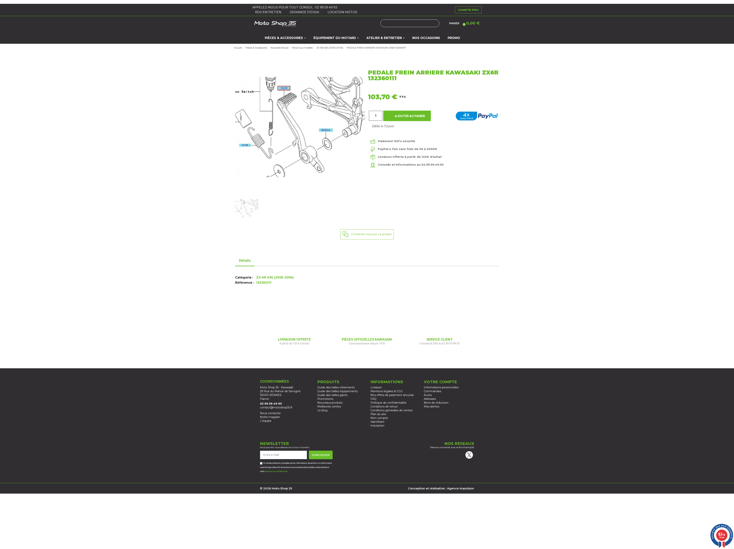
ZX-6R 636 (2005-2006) (329, 47)
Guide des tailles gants (332, 395)
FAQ (373, 399)
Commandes (432, 391)
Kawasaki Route (279, 47)
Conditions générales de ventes (391, 410)
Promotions (325, 399)
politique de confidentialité (276, 471)
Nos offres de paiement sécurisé (392, 395)
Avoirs (428, 395)
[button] (470, 23)
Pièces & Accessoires (256, 47)
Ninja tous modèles (302, 47)
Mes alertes (431, 406)
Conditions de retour (384, 406)
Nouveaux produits (330, 402)
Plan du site (378, 414)
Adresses (430, 399)
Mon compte (379, 418)
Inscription (377, 425)
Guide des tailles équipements (337, 391)
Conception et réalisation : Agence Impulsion (441, 488)
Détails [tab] (245, 260)
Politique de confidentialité (388, 402)
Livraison (376, 387)
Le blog (322, 410)
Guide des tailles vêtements (336, 387)
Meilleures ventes (329, 406)
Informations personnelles (441, 387)
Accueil (238, 47)
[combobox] (410, 23)
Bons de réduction (436, 402)
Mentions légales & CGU (386, 391)
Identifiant (377, 421)
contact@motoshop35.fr (276, 407)
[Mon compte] (444, 23)
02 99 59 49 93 (326, 7)
